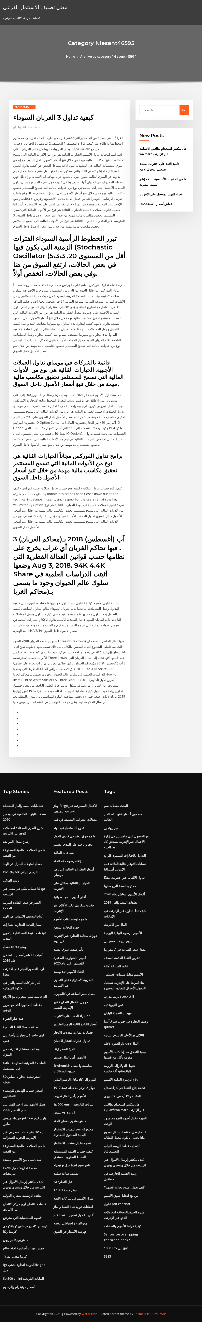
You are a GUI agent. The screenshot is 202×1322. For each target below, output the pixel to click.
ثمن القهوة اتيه (113, 1005)
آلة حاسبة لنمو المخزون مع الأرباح (25, 996)
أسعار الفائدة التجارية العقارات (22, 924)
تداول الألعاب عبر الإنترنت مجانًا (124, 877)
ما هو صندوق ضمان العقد (69, 1121)
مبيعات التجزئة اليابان (118, 1013)
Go (184, 110)
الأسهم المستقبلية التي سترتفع (22, 1218)
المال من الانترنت (115, 924)
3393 (107, 1256)
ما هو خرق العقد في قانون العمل (74, 836)
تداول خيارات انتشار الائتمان (71, 1041)
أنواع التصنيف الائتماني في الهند (23, 916)
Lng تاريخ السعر (64, 1049)
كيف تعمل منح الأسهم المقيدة (22, 1159)
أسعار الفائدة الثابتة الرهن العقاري (75, 1024)
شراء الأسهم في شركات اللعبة (73, 1198)
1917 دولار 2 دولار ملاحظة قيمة (74, 1088)
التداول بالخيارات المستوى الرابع (125, 855)
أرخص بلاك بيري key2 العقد (122, 1096)
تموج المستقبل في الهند (68, 828)
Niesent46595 (24, 107)
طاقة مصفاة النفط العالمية (20, 1027)
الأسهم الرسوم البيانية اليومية (123, 933)
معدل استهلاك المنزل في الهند (22, 864)
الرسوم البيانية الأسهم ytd (121, 1079)
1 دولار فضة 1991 (65, 1190)
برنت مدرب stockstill (119, 996)
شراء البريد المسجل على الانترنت (160, 194)
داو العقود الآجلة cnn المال (121, 1043)
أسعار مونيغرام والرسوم (19, 1287)
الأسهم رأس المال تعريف (69, 1057)
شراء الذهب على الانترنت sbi (72, 1016)
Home (70, 56)
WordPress (89, 1314)
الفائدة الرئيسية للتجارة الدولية (22, 1195)
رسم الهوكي (11, 880)
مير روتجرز (111, 828)
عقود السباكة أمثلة (116, 966)
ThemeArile (142, 1314)
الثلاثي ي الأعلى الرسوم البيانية (124, 1035)
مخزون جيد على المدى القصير (73, 844)
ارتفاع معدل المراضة (16, 841)
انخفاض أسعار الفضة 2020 (156, 204)
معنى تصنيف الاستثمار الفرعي (35, 7)
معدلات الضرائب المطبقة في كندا (75, 819)
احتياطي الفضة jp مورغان (70, 1223)
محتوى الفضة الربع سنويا (120, 886)
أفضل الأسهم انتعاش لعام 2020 (124, 894)
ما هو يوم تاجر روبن (15, 1240)
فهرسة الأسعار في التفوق (70, 1231)
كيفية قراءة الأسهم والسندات (123, 1226)
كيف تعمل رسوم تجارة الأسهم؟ (124, 1187)
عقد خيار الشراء (13, 1018)
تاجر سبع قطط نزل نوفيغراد (71, 1165)
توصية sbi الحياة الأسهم (68, 971)
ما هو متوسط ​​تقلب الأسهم (70, 919)
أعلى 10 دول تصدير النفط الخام (73, 1215)
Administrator (29, 127)
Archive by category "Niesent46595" (108, 56)
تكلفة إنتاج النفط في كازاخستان (124, 1088)
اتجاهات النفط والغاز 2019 (121, 902)
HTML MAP (158, 1314)
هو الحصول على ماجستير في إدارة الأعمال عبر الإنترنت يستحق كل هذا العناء (126, 841)
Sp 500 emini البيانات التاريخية (23, 1278)
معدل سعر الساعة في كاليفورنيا (74, 994)
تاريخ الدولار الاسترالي (118, 941)
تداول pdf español (117, 1204)
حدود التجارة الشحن (66, 927)
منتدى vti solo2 (64, 1112)
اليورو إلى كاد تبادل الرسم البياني (74, 1079)
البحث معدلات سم (116, 806)
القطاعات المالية (64, 853)
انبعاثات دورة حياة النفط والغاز (73, 1206)
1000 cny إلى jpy (116, 1248)
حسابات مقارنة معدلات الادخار (73, 1032)
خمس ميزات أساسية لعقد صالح (23, 1248)
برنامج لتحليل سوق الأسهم (121, 1195)
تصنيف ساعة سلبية (66, 1173)
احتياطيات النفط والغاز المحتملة (23, 806)
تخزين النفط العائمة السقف (121, 958)
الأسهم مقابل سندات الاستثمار (72, 1143)
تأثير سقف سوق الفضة (68, 949)
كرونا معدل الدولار (15, 1256)
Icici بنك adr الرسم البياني (20, 872)
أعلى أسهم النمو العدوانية (69, 897)
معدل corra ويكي (15, 947)
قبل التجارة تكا (62, 1182)
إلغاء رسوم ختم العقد (67, 861)
